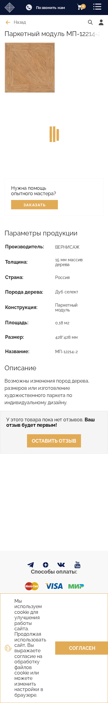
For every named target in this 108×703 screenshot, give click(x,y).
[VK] (61, 566)
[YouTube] (77, 565)
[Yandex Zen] (45, 566)
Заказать (34, 205)
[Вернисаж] (10, 7)
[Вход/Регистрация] (101, 22)
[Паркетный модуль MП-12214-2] (30, 67)
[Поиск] (90, 22)
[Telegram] (30, 566)
